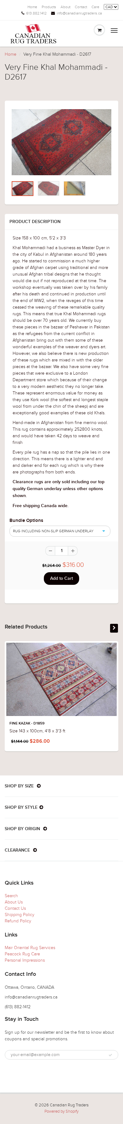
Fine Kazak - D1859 (26, 723)
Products (49, 7)
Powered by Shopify (61, 1111)
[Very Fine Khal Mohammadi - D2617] (61, 142)
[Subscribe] (110, 1055)
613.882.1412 (36, 13)
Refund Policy (18, 921)
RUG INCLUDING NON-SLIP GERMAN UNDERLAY (53, 531)
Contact (81, 7)
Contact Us (15, 908)
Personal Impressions (25, 960)
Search (11, 895)
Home (32, 7)
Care (95, 7)
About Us (14, 902)
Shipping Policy (19, 914)
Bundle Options (26, 520)
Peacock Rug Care (22, 954)
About (65, 7)
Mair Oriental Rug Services (30, 947)
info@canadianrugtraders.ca (79, 13)
